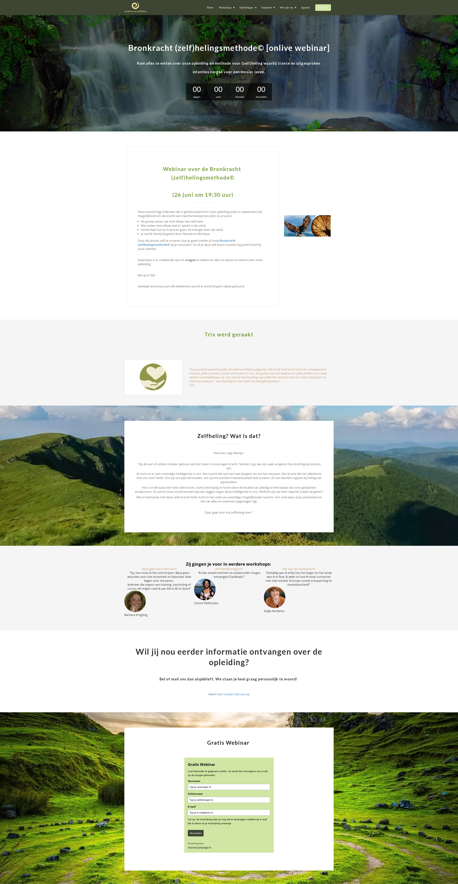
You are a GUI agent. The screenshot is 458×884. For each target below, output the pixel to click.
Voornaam (194, 781)
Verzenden (196, 833)
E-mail (192, 806)
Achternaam (195, 793)
